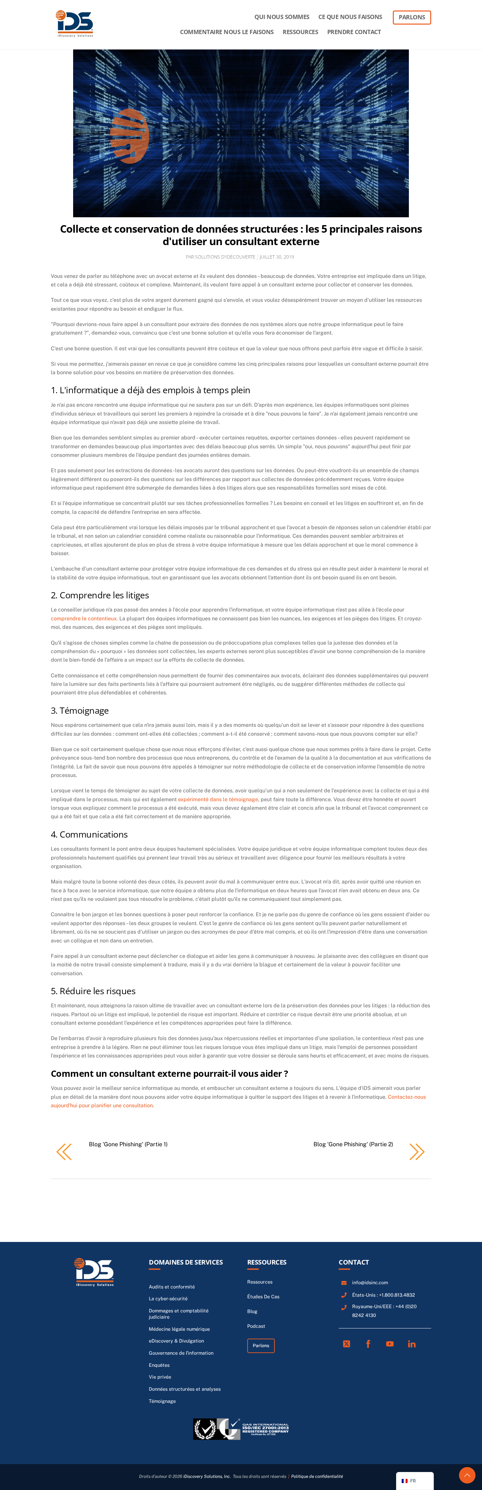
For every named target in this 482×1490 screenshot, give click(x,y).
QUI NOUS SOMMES (282, 17)
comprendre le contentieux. (84, 618)
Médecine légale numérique (179, 1329)
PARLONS (412, 17)
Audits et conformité (172, 1286)
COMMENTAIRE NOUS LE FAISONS (227, 32)
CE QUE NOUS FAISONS (350, 17)
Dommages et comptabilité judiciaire (179, 1314)
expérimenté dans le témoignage (218, 799)
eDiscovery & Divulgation (176, 1341)
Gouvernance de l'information (181, 1353)
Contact (354, 1262)
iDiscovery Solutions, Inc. (207, 1476)
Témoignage (162, 1401)
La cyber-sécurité (168, 1298)
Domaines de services (186, 1262)
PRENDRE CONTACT (354, 32)
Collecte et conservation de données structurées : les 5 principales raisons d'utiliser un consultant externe (241, 235)
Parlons (261, 1345)
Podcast (256, 1326)
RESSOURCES (300, 32)
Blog (252, 1311)
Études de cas (263, 1296)
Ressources (267, 1262)
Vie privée (160, 1377)
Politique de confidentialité (317, 1476)
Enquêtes (159, 1365)
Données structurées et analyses (185, 1389)
